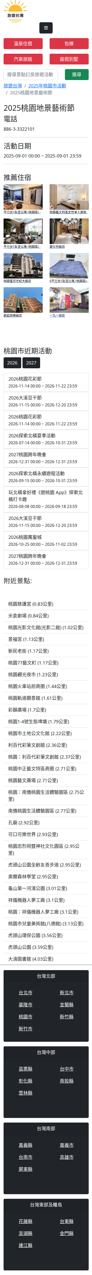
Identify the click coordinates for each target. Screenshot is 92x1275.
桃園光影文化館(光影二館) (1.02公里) (45, 627)
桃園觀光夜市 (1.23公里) (33, 674)
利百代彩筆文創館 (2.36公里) (37, 745)
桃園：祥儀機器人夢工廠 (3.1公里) (43, 912)
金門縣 (67, 1233)
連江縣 (25, 1245)
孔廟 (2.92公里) (23, 822)
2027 (31, 363)
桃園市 (25, 1017)
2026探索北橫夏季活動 (42, 439)
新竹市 (25, 1029)
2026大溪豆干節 (42, 401)
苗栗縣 (25, 1069)
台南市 (25, 1157)
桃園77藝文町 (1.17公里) (33, 663)
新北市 (67, 993)
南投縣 (67, 1081)
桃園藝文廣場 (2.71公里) (33, 780)
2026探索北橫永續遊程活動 (42, 476)
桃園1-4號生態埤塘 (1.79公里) (38, 721)
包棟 (69, 43)
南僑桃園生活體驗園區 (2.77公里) (42, 811)
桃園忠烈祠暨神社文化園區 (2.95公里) (43, 849)
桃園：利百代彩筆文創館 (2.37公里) (44, 757)
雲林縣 (25, 1093)
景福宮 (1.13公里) (26, 639)
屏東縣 (25, 1169)
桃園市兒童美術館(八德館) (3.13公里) (45, 924)
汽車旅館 (23, 59)
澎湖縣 (25, 1233)
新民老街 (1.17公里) (28, 651)
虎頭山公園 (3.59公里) (30, 947)
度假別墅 (69, 59)
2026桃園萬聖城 (42, 540)
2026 (12, 363)
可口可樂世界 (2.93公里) (33, 834)
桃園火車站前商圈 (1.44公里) (37, 686)
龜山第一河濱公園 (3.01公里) (37, 888)
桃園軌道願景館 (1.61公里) (35, 698)
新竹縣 (67, 1017)
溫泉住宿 (23, 43)
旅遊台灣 (13, 86)
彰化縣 (25, 1081)
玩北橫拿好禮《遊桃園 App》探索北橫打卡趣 (45, 499)
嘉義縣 (25, 1145)
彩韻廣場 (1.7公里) (27, 710)
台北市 (25, 993)
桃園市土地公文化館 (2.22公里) (40, 733)
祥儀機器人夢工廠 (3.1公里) (36, 900)
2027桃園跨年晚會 (42, 457)
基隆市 (25, 1005)
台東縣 (67, 1221)
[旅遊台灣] (15, 10)
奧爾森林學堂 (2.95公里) (33, 876)
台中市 (67, 1069)
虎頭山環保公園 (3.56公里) (35, 935)
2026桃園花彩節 (42, 382)
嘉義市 (67, 1145)
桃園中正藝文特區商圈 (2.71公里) (42, 769)
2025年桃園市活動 (47, 86)
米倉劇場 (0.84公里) (28, 616)
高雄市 (67, 1157)
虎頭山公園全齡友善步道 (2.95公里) (44, 865)
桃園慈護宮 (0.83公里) (30, 604)
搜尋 (76, 74)
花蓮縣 (25, 1221)
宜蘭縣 (67, 1005)
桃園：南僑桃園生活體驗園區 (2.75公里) (46, 795)
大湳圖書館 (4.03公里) (30, 959)
